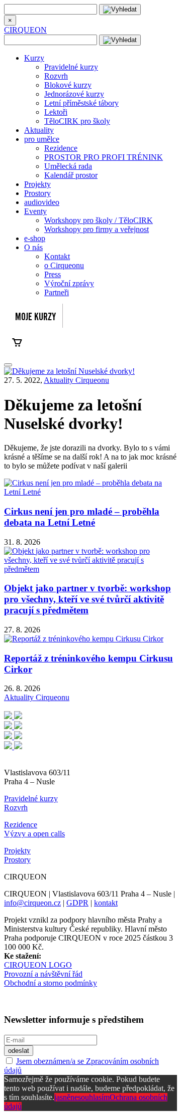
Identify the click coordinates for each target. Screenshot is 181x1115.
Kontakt (57, 256)
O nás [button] (33, 247)
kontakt (106, 903)
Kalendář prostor (71, 175)
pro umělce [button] (41, 139)
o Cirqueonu (64, 265)
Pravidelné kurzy (71, 67)
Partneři (56, 292)
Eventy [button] (35, 211)
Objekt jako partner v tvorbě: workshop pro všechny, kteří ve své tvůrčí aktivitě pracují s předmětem (87, 599)
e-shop (34, 238)
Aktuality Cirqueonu (76, 380)
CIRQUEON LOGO (38, 965)
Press (52, 274)
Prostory (37, 193)
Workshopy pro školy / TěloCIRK (98, 220)
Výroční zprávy (69, 283)
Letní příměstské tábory (81, 103)
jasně (62, 1097)
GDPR (77, 903)
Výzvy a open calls (34, 833)
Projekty (37, 184)
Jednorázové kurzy (74, 94)
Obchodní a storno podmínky (50, 983)
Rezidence (60, 148)
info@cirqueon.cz (32, 903)
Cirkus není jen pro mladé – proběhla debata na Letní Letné (81, 517)
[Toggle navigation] (8, 364)
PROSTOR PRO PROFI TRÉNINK (103, 157)
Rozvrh (56, 76)
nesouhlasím (90, 1097)
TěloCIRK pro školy (77, 121)
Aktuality (39, 130)
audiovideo (41, 202)
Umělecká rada (68, 166)
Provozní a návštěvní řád (43, 974)
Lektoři (55, 112)
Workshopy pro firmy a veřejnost (96, 229)
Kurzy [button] (34, 58)
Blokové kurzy (68, 85)
